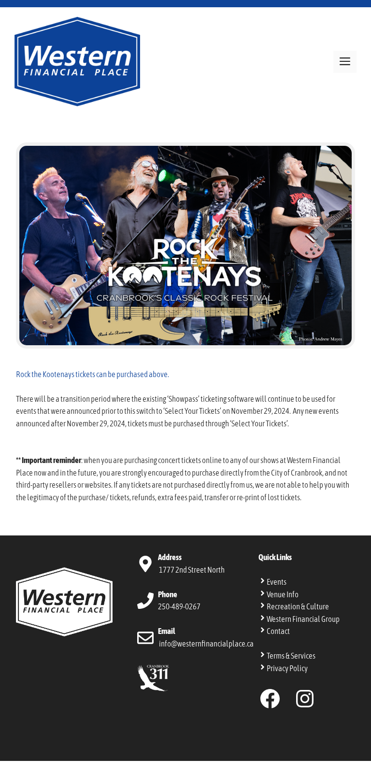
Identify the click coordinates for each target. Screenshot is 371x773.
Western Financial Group (303, 619)
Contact (278, 631)
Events (276, 582)
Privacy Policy (287, 668)
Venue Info (283, 594)
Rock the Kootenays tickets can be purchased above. (92, 374)
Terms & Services (291, 656)
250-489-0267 (179, 606)
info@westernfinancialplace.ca (206, 643)
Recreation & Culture (298, 606)
